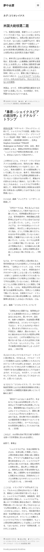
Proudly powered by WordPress (14, 549)
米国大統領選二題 (16, 25)
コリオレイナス (32, 101)
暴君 (29, 543)
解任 (29, 104)
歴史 (24, 539)
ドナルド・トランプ (13, 543)
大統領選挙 (23, 104)
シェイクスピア (22, 541)
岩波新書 (24, 543)
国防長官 (16, 104)
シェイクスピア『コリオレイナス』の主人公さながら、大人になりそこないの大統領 (21, 79)
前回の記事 (8, 128)
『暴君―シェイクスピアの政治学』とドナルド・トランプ (21, 115)
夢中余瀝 (8, 5)
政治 (22, 101)
